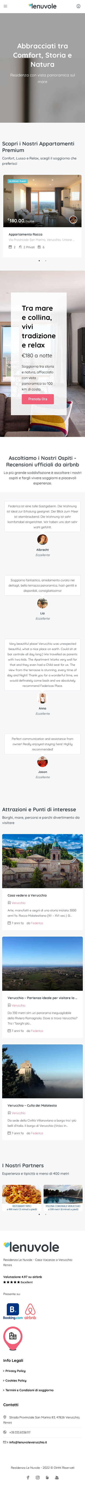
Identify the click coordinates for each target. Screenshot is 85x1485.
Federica (37, 923)
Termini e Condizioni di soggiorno (29, 1390)
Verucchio (18, 903)
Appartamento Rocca (25, 234)
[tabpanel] (42, 216)
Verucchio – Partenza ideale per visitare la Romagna (42, 998)
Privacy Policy (15, 1371)
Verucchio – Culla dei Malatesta (32, 1105)
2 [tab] (46, 261)
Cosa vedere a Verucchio (27, 895)
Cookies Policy (15, 1380)
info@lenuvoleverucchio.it (28, 1442)
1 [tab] (39, 261)
